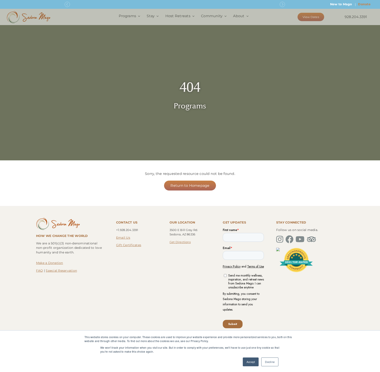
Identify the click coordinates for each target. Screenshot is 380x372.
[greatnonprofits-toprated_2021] (296, 249)
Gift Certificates (128, 245)
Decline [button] (270, 362)
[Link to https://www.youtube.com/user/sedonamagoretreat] (300, 239)
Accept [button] (251, 362)
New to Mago (341, 4)
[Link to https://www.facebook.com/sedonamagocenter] (289, 239)
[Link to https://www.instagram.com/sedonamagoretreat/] (279, 239)
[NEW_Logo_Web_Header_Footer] (29, 12)
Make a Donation (49, 263)
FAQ (39, 271)
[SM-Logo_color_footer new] (58, 218)
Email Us (123, 238)
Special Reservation (61, 271)
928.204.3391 (356, 17)
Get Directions (180, 242)
